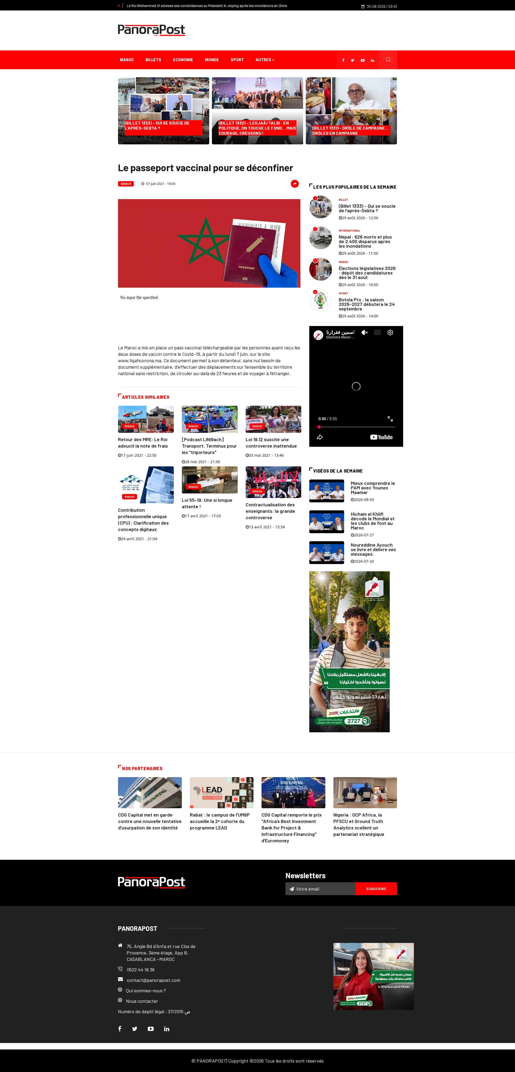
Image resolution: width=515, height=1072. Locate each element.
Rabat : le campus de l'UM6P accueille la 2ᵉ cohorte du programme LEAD (220, 821)
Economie (183, 60)
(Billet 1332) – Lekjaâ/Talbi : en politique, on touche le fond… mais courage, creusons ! (257, 128)
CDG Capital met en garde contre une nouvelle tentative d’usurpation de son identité (150, 821)
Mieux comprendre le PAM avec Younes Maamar (373, 487)
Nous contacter (142, 1001)
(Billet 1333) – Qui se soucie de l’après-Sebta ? (158, 128)
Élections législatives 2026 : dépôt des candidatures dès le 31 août (367, 272)
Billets (153, 60)
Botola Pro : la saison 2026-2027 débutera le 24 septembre (367, 304)
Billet (343, 199)
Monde (212, 60)
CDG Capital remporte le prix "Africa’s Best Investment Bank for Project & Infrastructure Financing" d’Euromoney (292, 827)
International (349, 230)
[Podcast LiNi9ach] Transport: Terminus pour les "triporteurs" (209, 445)
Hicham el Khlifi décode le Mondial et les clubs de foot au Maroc (373, 520)
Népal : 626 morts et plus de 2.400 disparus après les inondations (365, 241)
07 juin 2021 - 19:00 (160, 183)
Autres (264, 60)
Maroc (127, 60)
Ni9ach (126, 184)
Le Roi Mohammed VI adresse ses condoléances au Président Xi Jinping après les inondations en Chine (207, 6)
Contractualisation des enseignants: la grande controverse (270, 511)
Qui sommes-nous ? (146, 990)
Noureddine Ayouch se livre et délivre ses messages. (373, 549)
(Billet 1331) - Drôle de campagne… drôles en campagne (350, 130)
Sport (237, 60)
